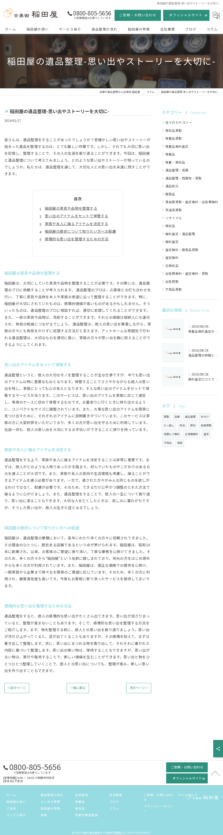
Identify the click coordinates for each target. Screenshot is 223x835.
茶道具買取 (173, 210)
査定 (206, 434)
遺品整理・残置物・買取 (183, 178)
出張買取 (172, 281)
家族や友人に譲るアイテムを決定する (76, 223)
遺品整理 (190, 416)
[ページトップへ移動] (215, 773)
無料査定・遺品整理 (180, 233)
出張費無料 (191, 434)
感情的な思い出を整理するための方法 (76, 238)
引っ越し (169, 425)
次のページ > (139, 688)
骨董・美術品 (175, 162)
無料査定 (172, 241)
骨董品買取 (173, 138)
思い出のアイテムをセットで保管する (76, 215)
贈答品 (170, 194)
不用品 (168, 442)
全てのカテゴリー (178, 122)
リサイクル (173, 218)
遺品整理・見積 (176, 170)
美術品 (170, 225)
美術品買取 (173, 130)
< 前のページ (17, 688)
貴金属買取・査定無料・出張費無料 (191, 202)
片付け (205, 416)
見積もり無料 (172, 434)
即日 (193, 425)
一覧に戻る (78, 688)
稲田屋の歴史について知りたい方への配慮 (80, 231)
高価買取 (206, 425)
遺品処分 (172, 186)
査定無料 (172, 257)
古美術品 (172, 265)
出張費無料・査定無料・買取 (186, 273)
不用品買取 (173, 289)
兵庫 (177, 416)
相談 (179, 442)
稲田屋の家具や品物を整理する (71, 208)
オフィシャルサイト (186, 15)
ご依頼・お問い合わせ (137, 15)
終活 (182, 425)
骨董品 (170, 154)
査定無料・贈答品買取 (181, 249)
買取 (166, 416)
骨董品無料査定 (176, 146)
